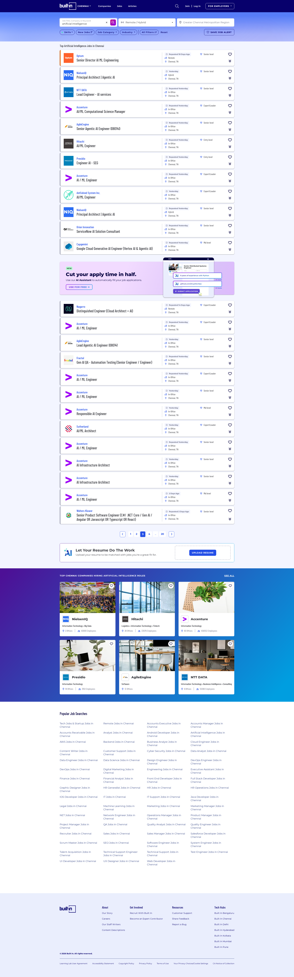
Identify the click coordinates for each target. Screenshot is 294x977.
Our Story (107, 913)
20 (162, 534)
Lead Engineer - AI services (94, 94)
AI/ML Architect (86, 431)
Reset (164, 32)
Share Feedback (180, 918)
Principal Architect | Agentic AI (96, 77)
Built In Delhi (221, 924)
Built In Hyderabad (224, 930)
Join (187, 6)
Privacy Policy (145, 963)
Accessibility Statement (103, 963)
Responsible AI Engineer (92, 413)
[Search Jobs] (113, 22)
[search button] (177, 6)
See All (229, 575)
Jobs (119, 6)
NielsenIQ (80, 619)
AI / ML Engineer (87, 180)
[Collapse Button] (230, 61)
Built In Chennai (223, 918)
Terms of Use (163, 963)
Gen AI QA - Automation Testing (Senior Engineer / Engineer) (114, 362)
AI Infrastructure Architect (93, 465)
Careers (106, 918)
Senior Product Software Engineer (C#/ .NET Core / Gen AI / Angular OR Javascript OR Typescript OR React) (114, 517)
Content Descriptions (113, 930)
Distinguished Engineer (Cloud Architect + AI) (105, 311)
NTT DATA (199, 677)
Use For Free (78, 287)
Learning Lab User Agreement (73, 963)
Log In (197, 6)
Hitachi (137, 619)
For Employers (219, 6)
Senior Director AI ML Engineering (98, 60)
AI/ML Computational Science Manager (101, 111)
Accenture (199, 619)
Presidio (78, 677)
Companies (104, 6)
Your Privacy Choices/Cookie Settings (191, 963)
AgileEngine (141, 677)
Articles (132, 6)
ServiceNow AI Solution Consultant (98, 231)
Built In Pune (221, 947)
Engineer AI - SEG (87, 163)
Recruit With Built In (141, 913)
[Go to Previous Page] (122, 534)
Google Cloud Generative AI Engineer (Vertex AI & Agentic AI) (115, 248)
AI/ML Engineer (86, 145)
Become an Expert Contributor (146, 918)
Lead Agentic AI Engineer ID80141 (97, 345)
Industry (127, 32)
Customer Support (182, 913)
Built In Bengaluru (224, 913)
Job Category (106, 32)
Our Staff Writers (111, 924)
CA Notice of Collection (223, 963)
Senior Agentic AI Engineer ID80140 (98, 128)
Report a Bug (179, 924)
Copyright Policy (126, 963)
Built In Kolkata (222, 935)
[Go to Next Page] (171, 534)
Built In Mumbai (223, 941)
